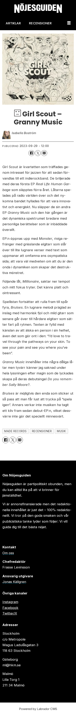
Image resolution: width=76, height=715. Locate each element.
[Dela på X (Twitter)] (38, 153)
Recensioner (40, 23)
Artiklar (13, 23)
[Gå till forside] (38, 8)
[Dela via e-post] (44, 153)
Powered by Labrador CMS (38, 709)
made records (15, 431)
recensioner (42, 431)
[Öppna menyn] (69, 23)
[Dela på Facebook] (31, 153)
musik (61, 431)
